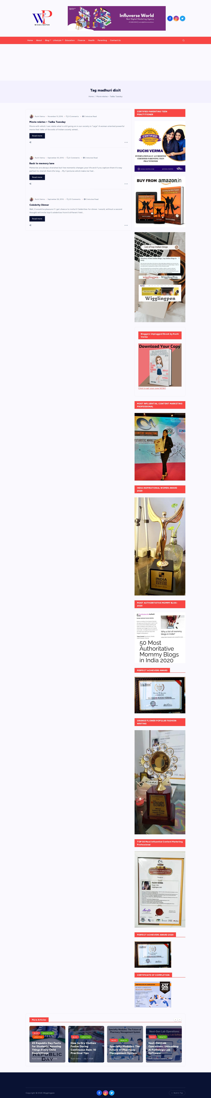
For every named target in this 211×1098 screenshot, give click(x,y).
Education (69, 40)
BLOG (36, 1037)
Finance (81, 40)
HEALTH (85, 1040)
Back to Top (178, 1093)
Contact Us (115, 40)
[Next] (180, 1019)
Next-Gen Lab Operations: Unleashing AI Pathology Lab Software (125, 1048)
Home (30, 40)
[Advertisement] (105, 62)
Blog (47, 40)
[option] (47, 1044)
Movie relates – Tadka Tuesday (109, 96)
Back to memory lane (41, 163)
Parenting (102, 40)
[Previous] (175, 1019)
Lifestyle (57, 40)
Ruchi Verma (40, 116)
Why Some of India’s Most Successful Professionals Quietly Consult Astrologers (162, 1048)
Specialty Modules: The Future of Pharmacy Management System (86, 1050)
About (39, 40)
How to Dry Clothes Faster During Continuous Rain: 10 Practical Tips (44, 1048)
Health (91, 40)
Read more (37, 136)
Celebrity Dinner (39, 204)
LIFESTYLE (47, 1037)
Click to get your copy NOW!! (152, 388)
